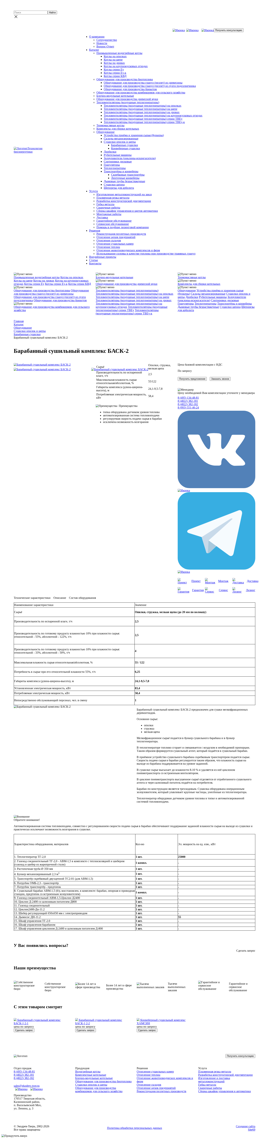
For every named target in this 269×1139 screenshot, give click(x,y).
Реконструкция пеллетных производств (121, 233)
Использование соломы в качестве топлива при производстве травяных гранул (145, 253)
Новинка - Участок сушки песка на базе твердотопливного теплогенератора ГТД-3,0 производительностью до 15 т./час (137, 5)
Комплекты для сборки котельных (117, 128)
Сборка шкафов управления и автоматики (224, 1091)
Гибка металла (105, 204)
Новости (101, 43)
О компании (96, 36)
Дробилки (110, 151)
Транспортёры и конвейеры (121, 171)
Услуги (93, 191)
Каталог (94, 49)
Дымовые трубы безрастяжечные (124, 181)
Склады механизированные (121, 138)
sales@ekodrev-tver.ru (99, 30)
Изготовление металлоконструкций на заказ (124, 194)
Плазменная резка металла (112, 197)
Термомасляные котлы (110, 125)
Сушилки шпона (114, 184)
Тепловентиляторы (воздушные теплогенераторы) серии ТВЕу (143, 118)
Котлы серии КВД (115, 76)
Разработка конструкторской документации (123, 201)
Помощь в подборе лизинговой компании (122, 227)
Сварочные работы (108, 207)
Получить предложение (192, 378)
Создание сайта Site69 (245, 1128)
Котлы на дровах (114, 62)
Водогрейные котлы (87, 1071)
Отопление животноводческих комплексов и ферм (128, 250)
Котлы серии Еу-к (115, 72)
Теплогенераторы (115, 168)
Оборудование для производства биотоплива (124, 79)
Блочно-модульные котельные (115, 95)
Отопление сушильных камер (115, 243)
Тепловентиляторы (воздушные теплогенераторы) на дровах (142, 112)
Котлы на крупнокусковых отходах (126, 66)
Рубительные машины (118, 155)
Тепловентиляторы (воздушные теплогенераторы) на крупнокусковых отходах (153, 115)
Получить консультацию (228, 30)
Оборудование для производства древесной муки (127, 99)
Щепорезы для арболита (119, 187)
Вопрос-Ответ (105, 46)
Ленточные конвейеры (125, 178)
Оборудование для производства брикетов (130, 89)
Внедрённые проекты (102, 256)
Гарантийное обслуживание (114, 220)
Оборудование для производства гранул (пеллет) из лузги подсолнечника (150, 85)
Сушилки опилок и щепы (120, 141)
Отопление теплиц (108, 247)
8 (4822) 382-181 (48, 30)
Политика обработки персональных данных (134, 1128)
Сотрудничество (106, 39)
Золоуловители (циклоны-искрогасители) (130, 158)
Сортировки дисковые (118, 161)
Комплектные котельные (90, 1074)
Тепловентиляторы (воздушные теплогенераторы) (127, 102)
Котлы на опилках (115, 56)
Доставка (102, 217)
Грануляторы (112, 164)
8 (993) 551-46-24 (188, 407)
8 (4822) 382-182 (72, 30)
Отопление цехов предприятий (115, 237)
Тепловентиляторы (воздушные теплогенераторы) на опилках (142, 105)
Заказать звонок (220, 378)
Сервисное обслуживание (112, 224)
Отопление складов (108, 240)
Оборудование (105, 131)
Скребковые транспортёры (128, 174)
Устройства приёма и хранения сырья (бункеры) (134, 135)
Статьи (93, 260)
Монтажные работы (108, 214)
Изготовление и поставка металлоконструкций (214, 1080)
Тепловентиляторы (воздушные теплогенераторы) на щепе (140, 108)
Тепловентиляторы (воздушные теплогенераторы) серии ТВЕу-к (144, 122)
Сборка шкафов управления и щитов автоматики (127, 210)
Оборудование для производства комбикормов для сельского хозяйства (140, 92)
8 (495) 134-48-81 (24, 30)
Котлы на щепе (113, 59)
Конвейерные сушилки (125, 148)
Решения (94, 230)
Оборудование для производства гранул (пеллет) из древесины (143, 82)
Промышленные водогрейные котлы (119, 53)
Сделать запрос (24, 1030)
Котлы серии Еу (114, 69)
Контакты (95, 263)
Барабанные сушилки (124, 145)
